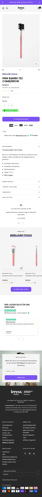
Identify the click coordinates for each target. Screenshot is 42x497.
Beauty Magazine (28, 435)
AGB (3, 454)
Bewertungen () (7, 181)
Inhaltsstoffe (7, 197)
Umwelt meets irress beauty (9, 463)
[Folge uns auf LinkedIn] (34, 453)
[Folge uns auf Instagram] (29, 453)
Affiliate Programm (29, 440)
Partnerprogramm (8, 440)
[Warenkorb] (39, 8)
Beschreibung (7, 146)
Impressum (6, 452)
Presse (4, 438)
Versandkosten (15, 87)
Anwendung (6, 192)
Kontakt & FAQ (7, 430)
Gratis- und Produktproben (7, 434)
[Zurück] (3, 69)
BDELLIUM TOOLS (9, 74)
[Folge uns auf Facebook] (25, 453)
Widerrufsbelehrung (8, 459)
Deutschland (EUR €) (10, 471)
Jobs (24, 438)
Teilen (4, 131)
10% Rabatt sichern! (29, 428)
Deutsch (6, 474)
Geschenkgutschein (29, 425)
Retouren (5, 428)
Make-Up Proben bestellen (28, 431)
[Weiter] (39, 69)
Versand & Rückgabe (9, 187)
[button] (19, 339)
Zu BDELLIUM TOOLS (21, 289)
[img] (22, 310)
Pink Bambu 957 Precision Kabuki (12, 276)
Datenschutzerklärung (9, 457)
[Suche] (7, 8)
